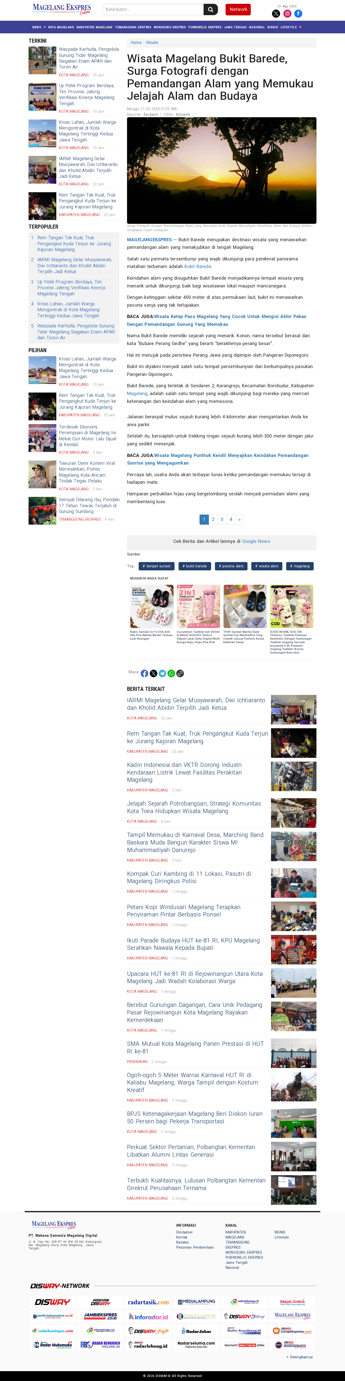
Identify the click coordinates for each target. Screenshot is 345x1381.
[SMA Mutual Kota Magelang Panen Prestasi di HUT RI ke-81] (293, 1053)
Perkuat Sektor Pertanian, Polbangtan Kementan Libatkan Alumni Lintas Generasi (191, 1151)
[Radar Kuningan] (52, 1330)
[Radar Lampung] (196, 1316)
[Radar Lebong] (148, 1345)
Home (136, 43)
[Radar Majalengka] (100, 1330)
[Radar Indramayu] (244, 1302)
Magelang (137, 393)
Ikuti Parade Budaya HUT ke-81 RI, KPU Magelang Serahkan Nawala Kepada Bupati (193, 944)
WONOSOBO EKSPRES (170, 27)
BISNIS (272, 27)
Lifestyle (289, 27)
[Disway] (52, 1302)
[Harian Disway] (100, 1302)
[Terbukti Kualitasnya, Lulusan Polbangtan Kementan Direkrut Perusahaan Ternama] (293, 1190)
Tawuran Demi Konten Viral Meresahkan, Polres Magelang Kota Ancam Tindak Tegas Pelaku (87, 472)
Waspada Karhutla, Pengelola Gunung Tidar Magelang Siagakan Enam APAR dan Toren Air (89, 58)
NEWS (36, 27)
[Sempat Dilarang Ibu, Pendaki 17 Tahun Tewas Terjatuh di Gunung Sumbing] (42, 511)
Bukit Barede (197, 266)
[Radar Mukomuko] (52, 1345)
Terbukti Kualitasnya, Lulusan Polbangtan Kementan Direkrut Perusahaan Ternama (196, 1184)
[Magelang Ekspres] (292, 1316)
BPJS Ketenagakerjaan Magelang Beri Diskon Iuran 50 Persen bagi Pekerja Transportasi (194, 1118)
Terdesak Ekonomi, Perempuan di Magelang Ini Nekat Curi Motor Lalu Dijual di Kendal (87, 436)
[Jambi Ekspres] (100, 1316)
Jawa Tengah (235, 27)
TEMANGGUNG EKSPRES (133, 27)
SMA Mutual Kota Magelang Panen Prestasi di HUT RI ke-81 (195, 1048)
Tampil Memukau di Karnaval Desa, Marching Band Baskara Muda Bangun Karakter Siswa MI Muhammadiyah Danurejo (195, 843)
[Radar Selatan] (292, 1345)
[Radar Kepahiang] (244, 1330)
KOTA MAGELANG (61, 27)
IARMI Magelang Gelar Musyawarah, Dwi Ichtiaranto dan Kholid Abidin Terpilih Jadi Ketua (88, 167)
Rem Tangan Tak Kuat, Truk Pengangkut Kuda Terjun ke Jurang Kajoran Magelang (87, 201)
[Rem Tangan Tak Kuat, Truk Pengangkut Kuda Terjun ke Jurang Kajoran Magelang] (42, 206)
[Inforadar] (148, 1316)
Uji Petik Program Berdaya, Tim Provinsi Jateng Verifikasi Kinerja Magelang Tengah (87, 94)
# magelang (300, 566)
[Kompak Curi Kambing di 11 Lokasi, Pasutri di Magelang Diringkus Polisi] (293, 883)
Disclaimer (184, 1232)
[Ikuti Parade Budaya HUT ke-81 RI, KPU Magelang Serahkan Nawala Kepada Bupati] (293, 949)
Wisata (152, 43)
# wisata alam (266, 566)
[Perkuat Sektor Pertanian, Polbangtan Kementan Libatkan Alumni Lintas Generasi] (293, 1156)
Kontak (181, 1237)
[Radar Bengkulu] (100, 1345)
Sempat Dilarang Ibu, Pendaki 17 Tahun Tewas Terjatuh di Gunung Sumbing (89, 505)
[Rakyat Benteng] (244, 1345)
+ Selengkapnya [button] (300, 1357)
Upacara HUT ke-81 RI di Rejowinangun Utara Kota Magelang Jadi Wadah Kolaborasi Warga (195, 978)
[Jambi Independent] (52, 1316)
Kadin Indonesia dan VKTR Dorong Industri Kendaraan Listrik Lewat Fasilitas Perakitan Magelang (184, 773)
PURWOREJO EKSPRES (204, 27)
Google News (256, 541)
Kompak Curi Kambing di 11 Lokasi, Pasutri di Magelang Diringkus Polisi (189, 878)
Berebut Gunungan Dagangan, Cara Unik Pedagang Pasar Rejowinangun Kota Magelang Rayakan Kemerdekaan (195, 1013)
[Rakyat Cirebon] (292, 1302)
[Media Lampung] (196, 1302)
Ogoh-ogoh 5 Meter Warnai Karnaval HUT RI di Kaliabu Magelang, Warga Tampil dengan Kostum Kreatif (192, 1083)
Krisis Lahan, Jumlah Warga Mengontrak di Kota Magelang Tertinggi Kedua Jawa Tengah (87, 131)
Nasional (257, 27)
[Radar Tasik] (148, 1302)
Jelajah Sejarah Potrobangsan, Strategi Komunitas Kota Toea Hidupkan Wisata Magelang (194, 807)
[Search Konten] (211, 9)
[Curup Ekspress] (292, 1330)
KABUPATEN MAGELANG (95, 27)
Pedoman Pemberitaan (195, 1247)
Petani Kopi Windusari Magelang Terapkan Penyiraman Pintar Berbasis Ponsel (183, 911)
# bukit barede (195, 566)
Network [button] (238, 9)
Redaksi (182, 1242)
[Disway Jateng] (244, 1316)
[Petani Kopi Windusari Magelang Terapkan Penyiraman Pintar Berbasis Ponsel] (293, 916)
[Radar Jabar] (196, 1330)
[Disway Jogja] (148, 1330)
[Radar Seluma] (196, 1345)
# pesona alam (231, 566)
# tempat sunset (156, 566)
